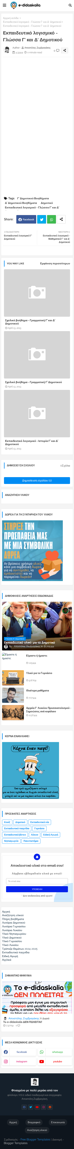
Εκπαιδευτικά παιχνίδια (16, 828)
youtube (57, 1061)
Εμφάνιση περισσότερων (55, 263)
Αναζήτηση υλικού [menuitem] (13, 915)
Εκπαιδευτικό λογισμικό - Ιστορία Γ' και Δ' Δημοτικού (31, 442)
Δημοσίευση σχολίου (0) (37, 480)
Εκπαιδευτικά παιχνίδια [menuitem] (15, 952)
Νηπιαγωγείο (11, 841)
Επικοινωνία (58, 1122)
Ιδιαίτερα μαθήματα (37, 690)
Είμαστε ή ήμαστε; (36, 655)
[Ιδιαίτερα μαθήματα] (13, 695)
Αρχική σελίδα (11, 18)
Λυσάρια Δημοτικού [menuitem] (13, 922)
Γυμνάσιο (39, 828)
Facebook (28, 219)
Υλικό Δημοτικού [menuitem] (12, 937)
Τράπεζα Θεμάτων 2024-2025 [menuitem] (20, 948)
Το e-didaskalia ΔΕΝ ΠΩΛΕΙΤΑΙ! (22, 1021)
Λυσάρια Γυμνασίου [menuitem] (14, 926)
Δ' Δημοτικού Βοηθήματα (21, 202)
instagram (21, 1061)
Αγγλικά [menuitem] (6, 959)
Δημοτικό (47, 202)
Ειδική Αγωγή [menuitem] (10, 956)
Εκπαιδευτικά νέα (39, 822)
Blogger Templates (16, 1143)
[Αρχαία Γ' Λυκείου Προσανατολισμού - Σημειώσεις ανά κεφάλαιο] (13, 712)
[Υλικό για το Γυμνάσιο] (13, 677)
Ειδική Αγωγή (50, 834)
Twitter (41, 219)
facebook (22, 1052)
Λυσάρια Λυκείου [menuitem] (12, 930)
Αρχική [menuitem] (6, 911)
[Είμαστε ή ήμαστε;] (13, 660)
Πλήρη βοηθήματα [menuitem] (13, 918)
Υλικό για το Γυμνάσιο (39, 673)
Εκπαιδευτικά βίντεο (15, 834)
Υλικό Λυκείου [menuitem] (10, 944)
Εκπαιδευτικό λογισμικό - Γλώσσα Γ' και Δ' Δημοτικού (32, 21)
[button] (70, 5)
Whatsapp (51, 219)
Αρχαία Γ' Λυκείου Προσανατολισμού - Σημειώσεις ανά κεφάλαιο (48, 710)
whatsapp (57, 1052)
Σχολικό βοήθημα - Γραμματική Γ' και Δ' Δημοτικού (30, 322)
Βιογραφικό (34, 1122)
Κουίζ (7, 822)
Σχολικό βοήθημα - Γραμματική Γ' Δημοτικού (33, 382)
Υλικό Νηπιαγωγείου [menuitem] (14, 933)
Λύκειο (34, 834)
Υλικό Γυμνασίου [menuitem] (12, 941)
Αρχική (13, 1122)
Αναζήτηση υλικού (37, 1130)
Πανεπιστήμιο (31, 841)
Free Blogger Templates (35, 1139)
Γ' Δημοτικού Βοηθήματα (33, 198)
